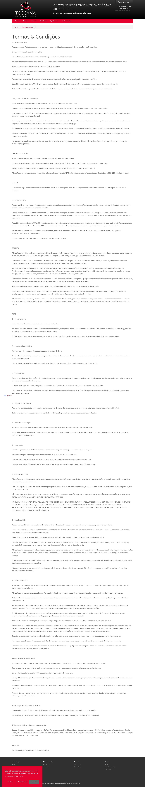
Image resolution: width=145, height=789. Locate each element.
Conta (106, 765)
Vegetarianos (54, 21)
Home (16, 27)
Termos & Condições (27, 27)
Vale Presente (77, 765)
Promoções (77, 767)
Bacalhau (43, 21)
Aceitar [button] (34, 782)
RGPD (13, 765)
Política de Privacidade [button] (14, 776)
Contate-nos (46, 765)
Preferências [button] (22, 782)
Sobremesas (67, 21)
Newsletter (108, 769)
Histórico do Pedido (110, 767)
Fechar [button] (10, 782)
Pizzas (17, 21)
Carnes (34, 21)
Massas (25, 21)
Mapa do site (46, 767)
